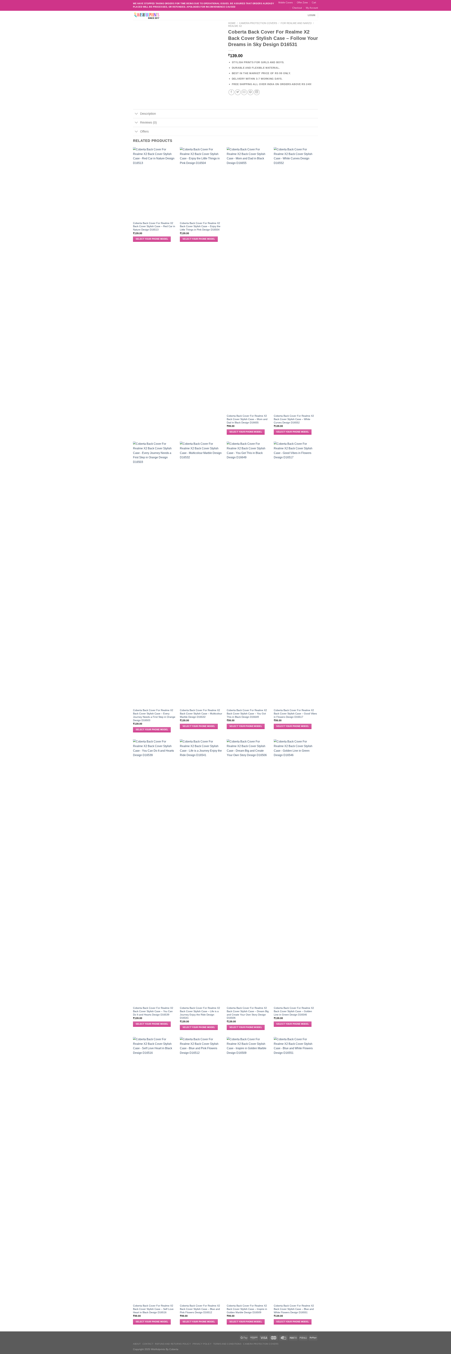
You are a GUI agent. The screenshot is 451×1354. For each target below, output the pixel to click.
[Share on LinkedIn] (257, 92)
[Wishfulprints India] (150, 15)
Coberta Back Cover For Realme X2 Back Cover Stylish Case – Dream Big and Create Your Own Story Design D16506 (248, 1012)
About (137, 1344)
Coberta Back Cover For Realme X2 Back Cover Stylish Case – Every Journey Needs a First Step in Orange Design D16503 (154, 715)
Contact (148, 1344)
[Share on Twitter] (238, 92)
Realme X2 (235, 26)
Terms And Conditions (227, 1344)
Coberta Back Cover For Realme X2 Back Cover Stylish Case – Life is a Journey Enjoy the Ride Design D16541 (200, 1012)
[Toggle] (136, 114)
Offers (144, 131)
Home (232, 23)
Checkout (297, 8)
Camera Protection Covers (258, 23)
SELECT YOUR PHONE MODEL (152, 239)
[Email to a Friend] (244, 92)
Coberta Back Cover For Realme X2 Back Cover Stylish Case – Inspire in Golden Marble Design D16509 (247, 1309)
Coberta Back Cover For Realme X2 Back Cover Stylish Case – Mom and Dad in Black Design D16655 (247, 419)
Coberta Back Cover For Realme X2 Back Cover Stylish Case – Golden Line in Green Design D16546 (294, 1011)
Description (148, 113)
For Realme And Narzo (296, 23)
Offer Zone (302, 2)
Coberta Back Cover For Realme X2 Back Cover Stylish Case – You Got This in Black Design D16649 (247, 713)
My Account (312, 8)
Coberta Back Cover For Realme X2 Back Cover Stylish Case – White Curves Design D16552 (294, 419)
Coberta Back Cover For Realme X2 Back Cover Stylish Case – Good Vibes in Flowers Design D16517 (295, 713)
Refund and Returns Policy (173, 1344)
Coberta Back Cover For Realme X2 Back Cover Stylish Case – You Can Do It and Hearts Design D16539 (153, 1011)
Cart (314, 2)
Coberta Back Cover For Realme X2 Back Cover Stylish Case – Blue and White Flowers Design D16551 (294, 1309)
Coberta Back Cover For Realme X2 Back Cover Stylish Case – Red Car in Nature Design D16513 (154, 226)
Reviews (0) (148, 122)
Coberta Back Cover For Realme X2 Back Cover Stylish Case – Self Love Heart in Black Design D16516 (153, 1309)
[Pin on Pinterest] (250, 92)
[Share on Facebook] (231, 92)
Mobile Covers (285, 2)
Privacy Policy (202, 1344)
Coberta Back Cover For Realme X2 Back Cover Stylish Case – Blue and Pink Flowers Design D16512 (200, 1309)
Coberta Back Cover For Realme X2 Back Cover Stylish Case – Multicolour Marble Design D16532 (201, 713)
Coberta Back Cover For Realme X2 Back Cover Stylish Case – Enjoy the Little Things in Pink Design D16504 (200, 226)
